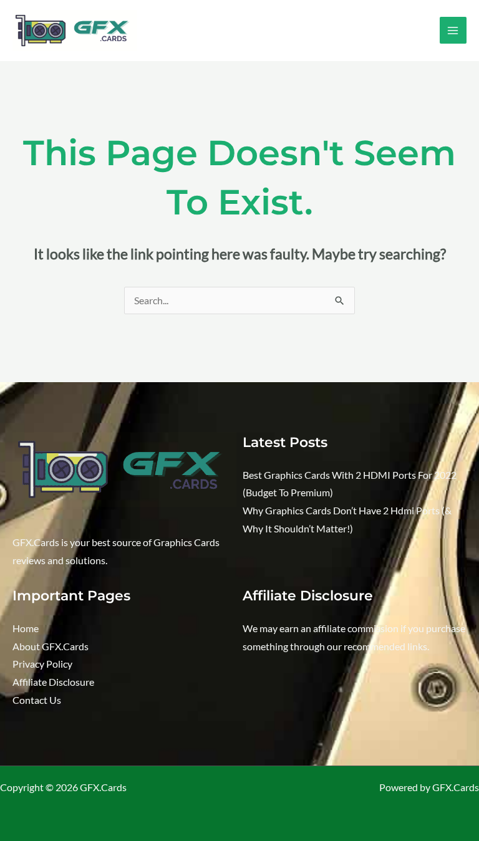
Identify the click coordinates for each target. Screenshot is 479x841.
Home (25, 628)
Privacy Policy (42, 664)
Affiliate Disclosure (53, 682)
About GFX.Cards (50, 646)
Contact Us (36, 700)
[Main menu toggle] (453, 30)
